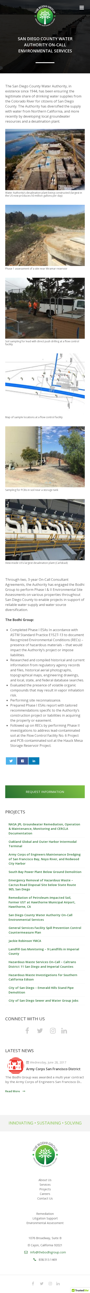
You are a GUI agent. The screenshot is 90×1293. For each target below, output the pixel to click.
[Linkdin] (64, 1030)
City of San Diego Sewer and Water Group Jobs (43, 1000)
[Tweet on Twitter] (11, 761)
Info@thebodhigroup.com (48, 1252)
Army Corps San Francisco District (53, 1069)
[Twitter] (40, 1030)
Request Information (45, 792)
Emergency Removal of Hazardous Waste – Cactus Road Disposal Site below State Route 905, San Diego (42, 884)
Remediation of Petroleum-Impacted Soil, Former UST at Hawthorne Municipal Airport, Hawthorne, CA (42, 902)
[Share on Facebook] (22, 761)
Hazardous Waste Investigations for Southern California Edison (43, 977)
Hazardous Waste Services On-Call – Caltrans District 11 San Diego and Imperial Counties (42, 964)
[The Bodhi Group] (45, 15)
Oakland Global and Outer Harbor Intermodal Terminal (43, 844)
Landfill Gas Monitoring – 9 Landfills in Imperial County (44, 951)
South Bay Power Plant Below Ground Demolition (45, 872)
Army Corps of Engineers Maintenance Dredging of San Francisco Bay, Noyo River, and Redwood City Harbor (45, 858)
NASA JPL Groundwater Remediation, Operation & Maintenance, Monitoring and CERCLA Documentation (44, 828)
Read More (12, 1091)
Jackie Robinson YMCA (25, 941)
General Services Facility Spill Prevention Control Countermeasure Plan (45, 930)
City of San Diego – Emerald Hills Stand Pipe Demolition (41, 990)
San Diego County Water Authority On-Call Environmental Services (40, 917)
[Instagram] (53, 1030)
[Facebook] (27, 1030)
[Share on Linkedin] (33, 761)
